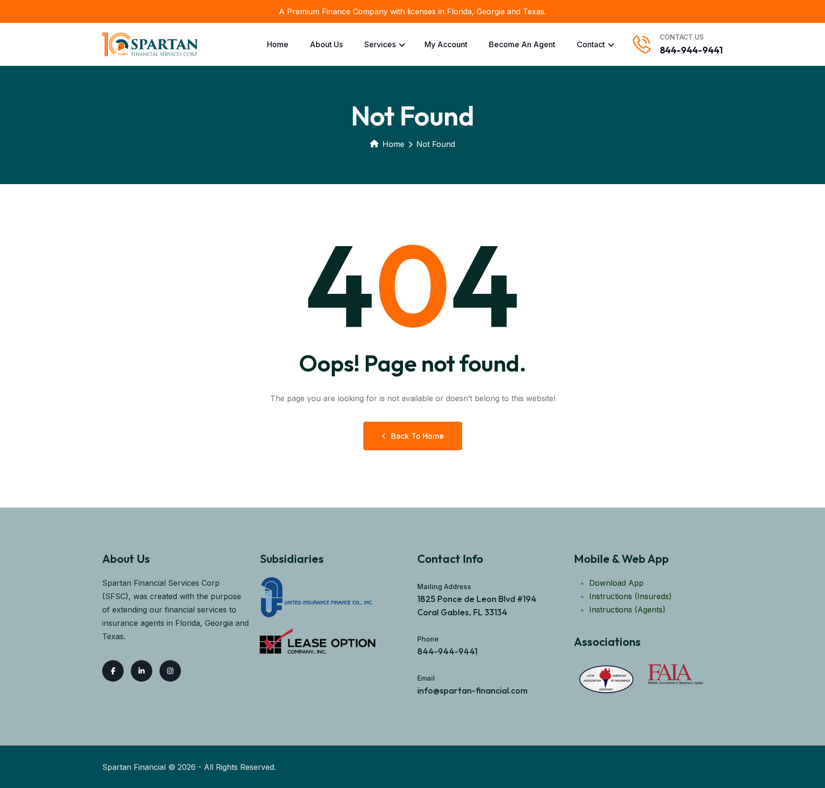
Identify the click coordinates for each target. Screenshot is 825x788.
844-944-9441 (691, 50)
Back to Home (417, 436)
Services (380, 44)
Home (277, 44)
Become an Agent (522, 44)
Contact (591, 44)
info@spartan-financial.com (472, 690)
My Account (445, 44)
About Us (326, 44)
